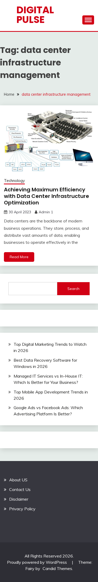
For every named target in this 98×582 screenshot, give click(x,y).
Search (73, 288)
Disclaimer (18, 499)
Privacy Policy (22, 508)
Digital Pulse (35, 14)
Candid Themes (57, 568)
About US (18, 479)
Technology (14, 180)
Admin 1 (46, 212)
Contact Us (20, 489)
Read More (19, 256)
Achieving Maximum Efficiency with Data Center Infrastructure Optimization (46, 196)
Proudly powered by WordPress (37, 562)
